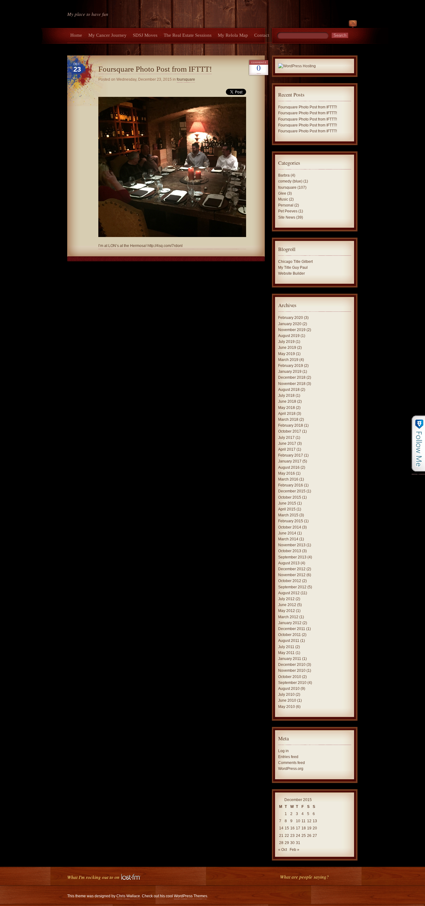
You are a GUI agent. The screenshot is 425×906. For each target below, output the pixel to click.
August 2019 (289, 336)
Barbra (284, 175)
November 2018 (292, 384)
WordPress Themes (190, 896)
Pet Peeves (287, 211)
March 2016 (288, 479)
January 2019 (289, 371)
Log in (283, 751)
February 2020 (290, 317)
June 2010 (287, 700)
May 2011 (286, 653)
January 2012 (289, 623)
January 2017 (289, 461)
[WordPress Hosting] (297, 66)
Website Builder (291, 273)
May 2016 (286, 473)
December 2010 (292, 664)
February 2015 (290, 521)
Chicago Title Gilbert (295, 261)
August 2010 (289, 688)
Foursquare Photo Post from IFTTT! (155, 69)
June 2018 (287, 401)
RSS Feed (353, 24)
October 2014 (289, 527)
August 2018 (289, 389)
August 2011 (288, 640)
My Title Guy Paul (293, 267)
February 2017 (290, 455)
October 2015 (289, 497)
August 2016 (289, 467)
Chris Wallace (128, 896)
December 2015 (292, 491)
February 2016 (290, 485)
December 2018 (292, 377)
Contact (261, 35)
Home (76, 35)
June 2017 (287, 443)
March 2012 (288, 617)
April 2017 (287, 449)
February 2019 (290, 365)
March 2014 (288, 539)
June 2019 (287, 347)
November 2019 (292, 330)
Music (283, 199)
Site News (286, 217)
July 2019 (286, 341)
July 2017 (286, 437)
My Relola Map (233, 35)
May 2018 (286, 408)
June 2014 (287, 533)
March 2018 (288, 419)
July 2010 (286, 694)
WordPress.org (290, 768)
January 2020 (289, 324)
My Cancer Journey (107, 35)
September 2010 (292, 683)
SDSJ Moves (145, 35)
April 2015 (287, 509)
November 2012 (292, 575)
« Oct (282, 849)
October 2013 (289, 551)
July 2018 (286, 395)
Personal (285, 205)
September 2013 (292, 557)
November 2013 (292, 545)
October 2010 (289, 677)
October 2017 (289, 431)
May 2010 (286, 706)
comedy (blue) (290, 181)
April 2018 (287, 413)
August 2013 (289, 563)
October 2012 (289, 581)
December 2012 (292, 569)
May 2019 (286, 354)
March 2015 (288, 515)
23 (292, 835)
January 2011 (289, 659)
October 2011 (289, 635)
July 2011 (286, 647)
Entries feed (288, 757)
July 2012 (286, 599)
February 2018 (290, 425)
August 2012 (289, 593)
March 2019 (288, 360)
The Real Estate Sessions (188, 35)
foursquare (186, 79)
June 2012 (287, 605)
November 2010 (292, 670)
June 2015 (287, 503)
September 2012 (292, 587)
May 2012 (286, 611)
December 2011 (291, 629)
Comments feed (291, 763)
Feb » (294, 849)
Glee (282, 193)
